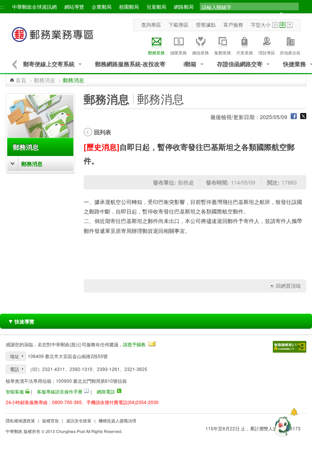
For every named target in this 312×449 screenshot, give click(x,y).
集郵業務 (222, 53)
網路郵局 (184, 6)
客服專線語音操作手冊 (60, 391)
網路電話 (106, 391)
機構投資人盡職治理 (117, 421)
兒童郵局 (156, 6)
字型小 (275, 25)
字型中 (282, 25)
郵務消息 (44, 80)
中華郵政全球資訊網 (34, 6)
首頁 (21, 80)
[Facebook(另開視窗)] (294, 117)
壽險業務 (200, 53)
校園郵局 (129, 6)
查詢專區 (151, 24)
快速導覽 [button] (21, 321)
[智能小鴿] (281, 426)
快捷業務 (294, 64)
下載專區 (178, 24)
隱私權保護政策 (20, 421)
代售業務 (244, 53)
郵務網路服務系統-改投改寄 (130, 64)
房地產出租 (290, 53)
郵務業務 (156, 53)
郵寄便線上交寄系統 (49, 64)
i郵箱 (189, 64)
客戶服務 (233, 24)
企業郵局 (101, 6)
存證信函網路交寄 (240, 64)
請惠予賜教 (134, 344)
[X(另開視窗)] (303, 117)
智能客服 (15, 391)
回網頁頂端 (288, 286)
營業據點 (206, 24)
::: (2, 6)
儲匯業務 (178, 53)
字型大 (290, 25)
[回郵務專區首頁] (53, 38)
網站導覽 (74, 6)
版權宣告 (50, 421)
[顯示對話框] (294, 412)
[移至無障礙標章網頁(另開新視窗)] (289, 347)
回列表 (102, 132)
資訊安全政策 (78, 421)
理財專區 (266, 53)
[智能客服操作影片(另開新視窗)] (27, 390)
